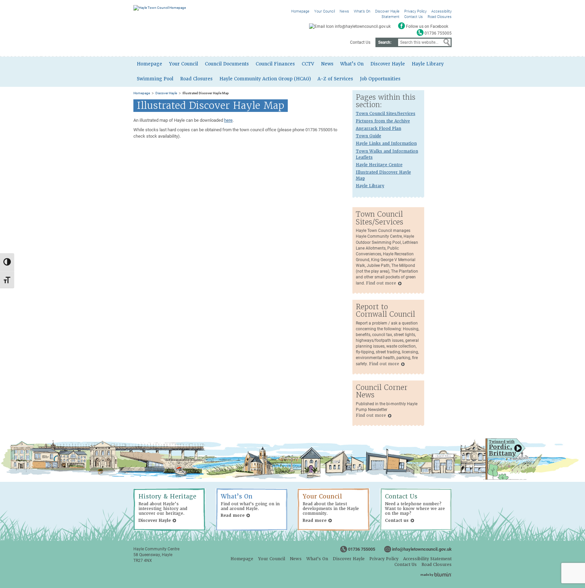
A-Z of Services (335, 79)
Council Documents (227, 64)
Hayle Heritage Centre (379, 165)
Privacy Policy (415, 11)
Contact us (397, 520)
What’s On (362, 11)
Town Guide (368, 136)
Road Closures (440, 16)
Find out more (381, 283)
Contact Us (413, 16)
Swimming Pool (155, 79)
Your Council (324, 11)
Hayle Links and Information (386, 143)
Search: (384, 42)
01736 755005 (361, 549)
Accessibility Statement (427, 559)
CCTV (308, 64)
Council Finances (275, 64)
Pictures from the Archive (383, 121)
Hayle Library (428, 64)
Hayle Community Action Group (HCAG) (265, 79)
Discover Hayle (387, 11)
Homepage (300, 11)
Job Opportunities (380, 79)
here (228, 120)
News (344, 11)
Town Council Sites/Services (385, 113)
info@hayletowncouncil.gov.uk (422, 549)
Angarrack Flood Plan (378, 128)
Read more (232, 515)
